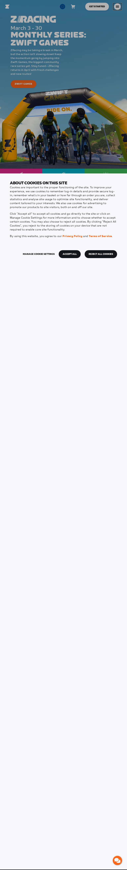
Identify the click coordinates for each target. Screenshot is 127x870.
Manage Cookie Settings (39, 254)
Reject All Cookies (101, 254)
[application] (117, 860)
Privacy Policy (72, 236)
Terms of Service (100, 236)
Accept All (70, 254)
